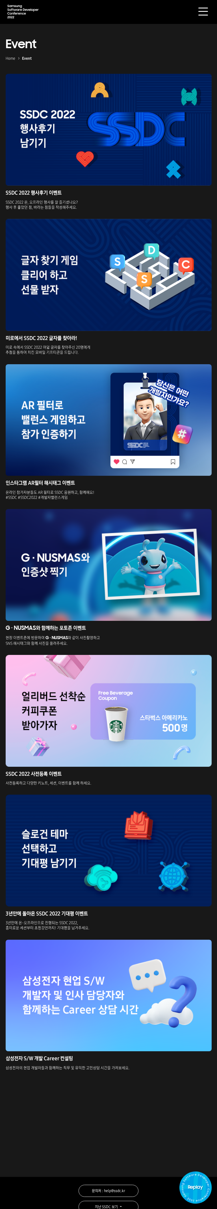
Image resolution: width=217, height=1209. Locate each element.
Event (27, 58)
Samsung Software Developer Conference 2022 (23, 11)
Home (10, 58)
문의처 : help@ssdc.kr (108, 1190)
